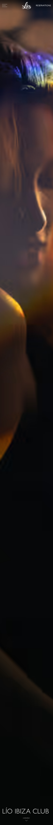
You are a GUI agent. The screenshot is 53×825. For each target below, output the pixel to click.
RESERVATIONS (43, 5)
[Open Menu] (4, 5)
